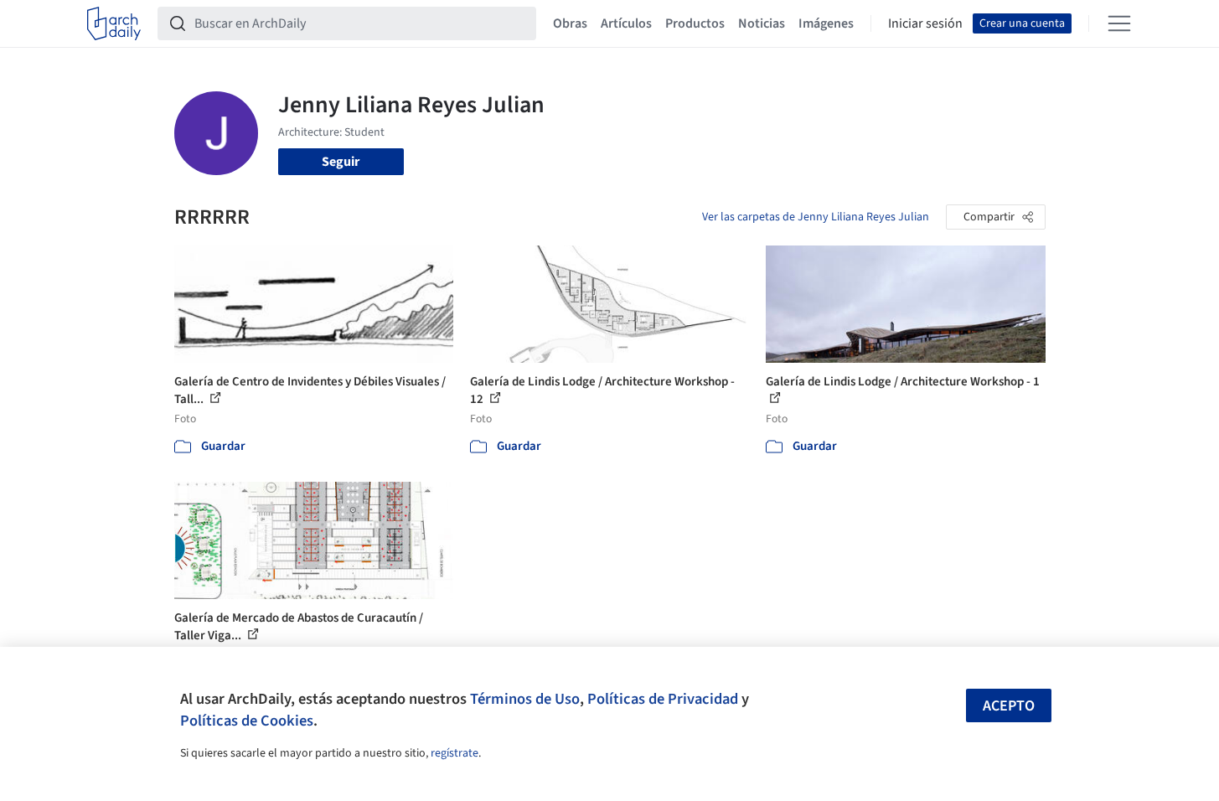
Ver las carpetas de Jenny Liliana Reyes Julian (815, 217)
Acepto (1009, 705)
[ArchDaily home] (114, 23)
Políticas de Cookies (246, 720)
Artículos (626, 23)
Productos (695, 23)
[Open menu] (1119, 23)
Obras (570, 23)
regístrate (454, 753)
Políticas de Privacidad (662, 699)
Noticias (761, 23)
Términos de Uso (525, 699)
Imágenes (826, 23)
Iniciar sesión (925, 23)
